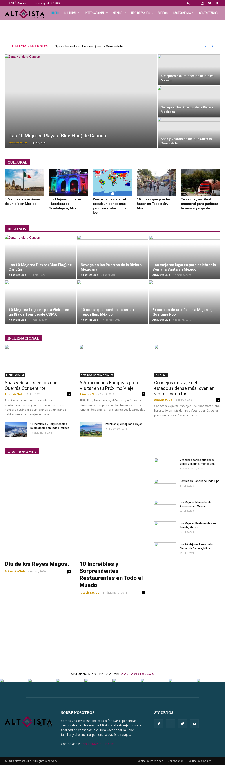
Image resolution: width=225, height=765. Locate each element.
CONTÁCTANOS (208, 13)
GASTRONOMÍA (182, 13)
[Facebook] (195, 3)
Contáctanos (175, 761)
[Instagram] (202, 3)
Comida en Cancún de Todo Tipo (199, 481)
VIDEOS (163, 13)
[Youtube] (217, 3)
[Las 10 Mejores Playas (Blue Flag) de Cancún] (81, 104)
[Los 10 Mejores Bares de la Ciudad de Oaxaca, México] (165, 550)
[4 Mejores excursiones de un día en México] (189, 69)
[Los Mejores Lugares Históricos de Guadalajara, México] (68, 182)
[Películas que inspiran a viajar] (91, 429)
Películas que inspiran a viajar (123, 424)
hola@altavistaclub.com (97, 744)
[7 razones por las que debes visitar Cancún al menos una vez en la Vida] (165, 465)
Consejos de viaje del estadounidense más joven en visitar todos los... (184, 388)
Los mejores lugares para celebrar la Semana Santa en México (184, 267)
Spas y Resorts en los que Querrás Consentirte (89, 46)
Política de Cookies (199, 761)
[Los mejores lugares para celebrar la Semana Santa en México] (184, 257)
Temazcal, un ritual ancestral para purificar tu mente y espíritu (199, 203)
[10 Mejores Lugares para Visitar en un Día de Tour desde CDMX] (40, 302)
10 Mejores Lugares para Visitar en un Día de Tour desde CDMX (39, 311)
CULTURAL (70, 13)
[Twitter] (209, 3)
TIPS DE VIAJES (140, 13)
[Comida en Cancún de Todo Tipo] (165, 487)
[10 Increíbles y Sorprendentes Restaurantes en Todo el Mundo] (16, 429)
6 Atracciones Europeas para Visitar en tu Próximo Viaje (109, 385)
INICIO (55, 13)
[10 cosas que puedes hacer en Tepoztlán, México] (156, 182)
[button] (188, 3)
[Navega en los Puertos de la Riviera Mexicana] (189, 101)
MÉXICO (117, 13)
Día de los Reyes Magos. (37, 564)
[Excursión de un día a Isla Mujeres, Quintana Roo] (184, 302)
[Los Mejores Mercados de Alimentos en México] (165, 508)
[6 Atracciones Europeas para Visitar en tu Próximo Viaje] (112, 361)
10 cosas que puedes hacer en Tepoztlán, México (154, 203)
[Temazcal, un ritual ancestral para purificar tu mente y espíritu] (200, 182)
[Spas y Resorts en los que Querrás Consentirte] (189, 132)
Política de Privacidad (150, 761)
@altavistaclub (137, 673)
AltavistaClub (18, 142)
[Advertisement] (112, 31)
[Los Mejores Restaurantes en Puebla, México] (165, 529)
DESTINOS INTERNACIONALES (97, 375)
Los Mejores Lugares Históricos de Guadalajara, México (65, 203)
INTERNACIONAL (95, 13)
